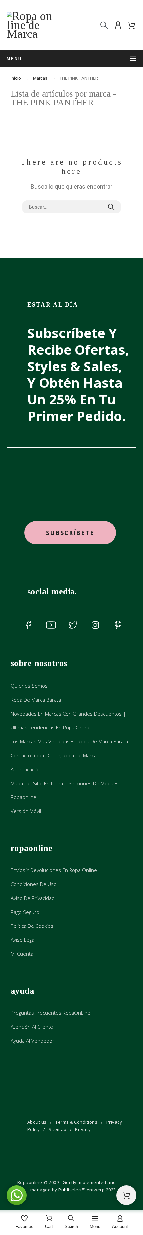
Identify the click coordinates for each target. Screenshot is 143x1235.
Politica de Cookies (32, 926)
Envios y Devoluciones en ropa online (54, 870)
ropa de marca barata (36, 699)
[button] (70, 533)
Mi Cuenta (22, 953)
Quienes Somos (29, 685)
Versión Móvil (26, 811)
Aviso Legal (23, 939)
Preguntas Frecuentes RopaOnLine (50, 1012)
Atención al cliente (32, 1026)
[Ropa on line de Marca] (36, 25)
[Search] (104, 25)
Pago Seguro (25, 912)
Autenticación (26, 769)
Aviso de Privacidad (33, 898)
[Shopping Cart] (126, 1195)
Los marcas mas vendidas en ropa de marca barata (69, 741)
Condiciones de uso (34, 884)
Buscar (113, 207)
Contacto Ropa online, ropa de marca (54, 755)
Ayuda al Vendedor (32, 1040)
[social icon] (28, 625)
